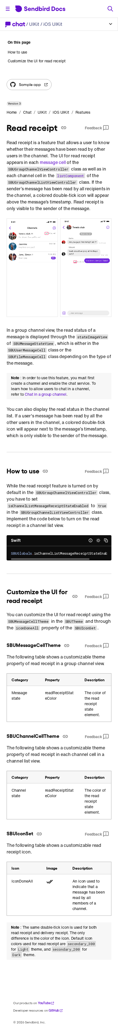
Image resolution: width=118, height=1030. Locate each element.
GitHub (54, 1010)
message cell (53, 162)
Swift (16, 540)
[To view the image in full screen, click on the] (59, 267)
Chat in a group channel (45, 394)
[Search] (110, 9)
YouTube (44, 1003)
